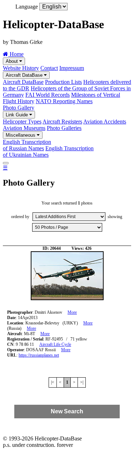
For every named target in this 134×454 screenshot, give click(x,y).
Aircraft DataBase (25, 75)
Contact (49, 68)
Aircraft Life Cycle (55, 344)
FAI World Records (47, 95)
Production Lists (63, 82)
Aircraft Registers (62, 121)
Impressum (71, 68)
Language (26, 7)
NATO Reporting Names (64, 101)
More (72, 312)
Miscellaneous (21, 135)
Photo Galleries (64, 128)
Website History (21, 68)
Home (16, 54)
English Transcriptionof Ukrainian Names (48, 151)
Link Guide (17, 114)
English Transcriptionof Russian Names (27, 145)
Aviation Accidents (104, 121)
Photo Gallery (18, 108)
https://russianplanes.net (39, 355)
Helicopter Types (22, 121)
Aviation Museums (24, 128)
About (12, 61)
